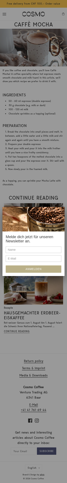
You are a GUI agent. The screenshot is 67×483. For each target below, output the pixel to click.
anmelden (34, 269)
